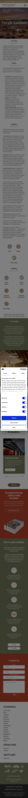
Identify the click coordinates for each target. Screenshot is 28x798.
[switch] (24, 402)
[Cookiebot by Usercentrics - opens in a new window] (20, 369)
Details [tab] (14, 373)
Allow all (14, 418)
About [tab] (23, 373)
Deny (14, 427)
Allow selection (14, 422)
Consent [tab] (5, 373)
